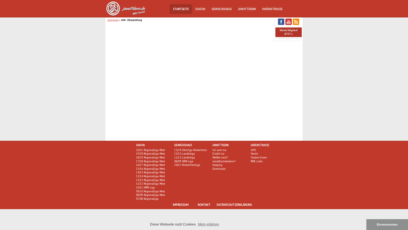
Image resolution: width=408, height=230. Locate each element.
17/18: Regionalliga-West (150, 161)
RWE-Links (256, 161)
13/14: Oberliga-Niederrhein (190, 150)
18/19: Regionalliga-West (150, 157)
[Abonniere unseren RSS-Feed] (296, 24)
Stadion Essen (259, 157)
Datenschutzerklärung (234, 205)
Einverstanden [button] (387, 224)
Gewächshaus (222, 9)
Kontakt (204, 205)
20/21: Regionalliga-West (150, 150)
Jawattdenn (247, 9)
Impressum (180, 205)
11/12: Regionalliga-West (150, 183)
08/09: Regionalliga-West (150, 195)
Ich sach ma (219, 150)
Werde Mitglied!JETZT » (289, 32)
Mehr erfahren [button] (208, 224)
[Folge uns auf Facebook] (281, 24)
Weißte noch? (220, 157)
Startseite (181, 9)
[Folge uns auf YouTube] (288, 24)
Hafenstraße (272, 9)
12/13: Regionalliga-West (150, 180)
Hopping (217, 165)
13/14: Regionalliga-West (150, 176)
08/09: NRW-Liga (183, 161)
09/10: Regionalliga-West (150, 191)
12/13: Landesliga (184, 153)
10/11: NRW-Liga (145, 187)
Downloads (218, 168)
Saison (200, 9)
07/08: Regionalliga (147, 198)
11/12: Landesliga (184, 157)
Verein (254, 153)
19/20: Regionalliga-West (150, 153)
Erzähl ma (218, 153)
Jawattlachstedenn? (223, 161)
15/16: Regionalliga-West (150, 168)
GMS (253, 150)
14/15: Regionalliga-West (150, 172)
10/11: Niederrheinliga (187, 165)
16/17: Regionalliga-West (150, 165)
